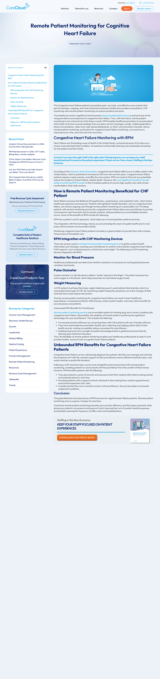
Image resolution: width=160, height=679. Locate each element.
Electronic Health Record (21, 320)
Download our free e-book (77, 437)
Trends (12, 385)
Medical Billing (16, 338)
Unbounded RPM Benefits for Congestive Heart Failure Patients (25, 112)
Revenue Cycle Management (22, 373)
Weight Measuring (18, 106)
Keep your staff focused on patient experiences (25, 124)
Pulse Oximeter (17, 102)
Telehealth (14, 379)
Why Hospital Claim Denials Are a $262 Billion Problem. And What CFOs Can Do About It (26, 180)
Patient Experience (18, 350)
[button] (45, 67)
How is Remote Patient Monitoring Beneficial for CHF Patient (27, 84)
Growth (12, 326)
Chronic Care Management (22, 314)
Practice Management (19, 355)
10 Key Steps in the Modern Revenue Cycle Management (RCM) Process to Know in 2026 (27, 162)
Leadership (14, 332)
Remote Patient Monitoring (22, 361)
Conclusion (15, 118)
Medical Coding (16, 344)
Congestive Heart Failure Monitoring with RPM (26, 77)
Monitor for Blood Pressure (22, 97)
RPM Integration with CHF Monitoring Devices (26, 92)
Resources (14, 367)
